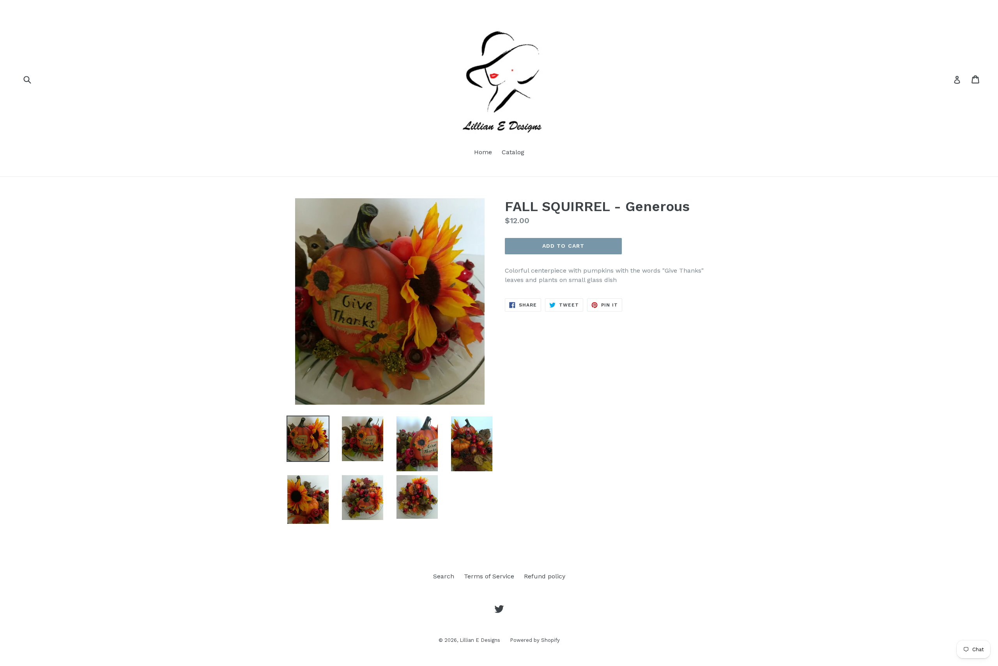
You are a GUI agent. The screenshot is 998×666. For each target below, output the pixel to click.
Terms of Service (489, 576)
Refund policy (544, 576)
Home (483, 152)
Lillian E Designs (480, 640)
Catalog (513, 152)
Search (443, 576)
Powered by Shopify (535, 640)
